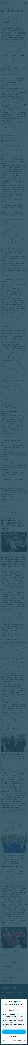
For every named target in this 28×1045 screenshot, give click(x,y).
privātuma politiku (13, 1010)
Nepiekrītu (14, 1037)
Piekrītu (14, 1032)
